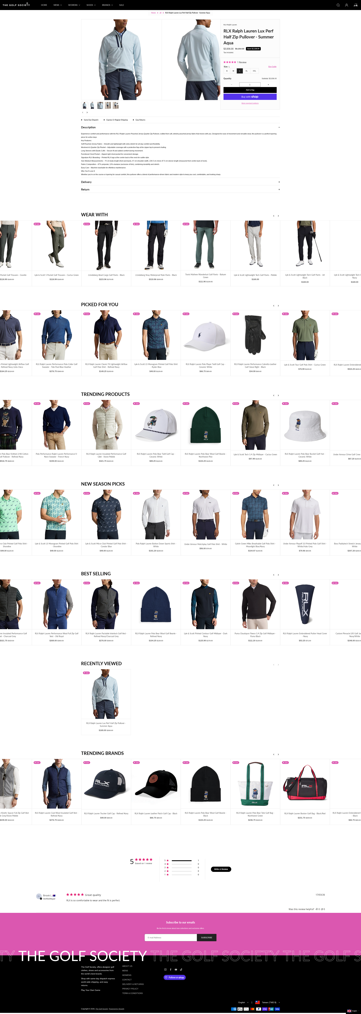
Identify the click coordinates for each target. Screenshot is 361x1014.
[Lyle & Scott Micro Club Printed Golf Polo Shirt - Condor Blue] (106, 514)
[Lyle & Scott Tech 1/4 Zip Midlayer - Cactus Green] (255, 425)
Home (153, 13)
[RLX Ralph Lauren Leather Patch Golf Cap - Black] (155, 784)
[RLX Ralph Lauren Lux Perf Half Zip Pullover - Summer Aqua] (106, 694)
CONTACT (127, 980)
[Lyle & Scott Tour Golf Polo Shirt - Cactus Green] (304, 335)
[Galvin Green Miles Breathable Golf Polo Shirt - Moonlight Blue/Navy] (255, 514)
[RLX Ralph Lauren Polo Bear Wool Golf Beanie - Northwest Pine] (205, 425)
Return (85, 189)
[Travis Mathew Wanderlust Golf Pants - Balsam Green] (205, 245)
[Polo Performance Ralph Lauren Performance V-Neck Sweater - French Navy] (56, 425)
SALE (121, 5)
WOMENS (126, 975)
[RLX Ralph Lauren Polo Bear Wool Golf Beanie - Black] (205, 784)
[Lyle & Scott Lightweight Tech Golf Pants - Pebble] (255, 245)
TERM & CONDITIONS (132, 993)
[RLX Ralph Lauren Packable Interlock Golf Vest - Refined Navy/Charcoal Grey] (106, 604)
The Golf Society (101, 1009)
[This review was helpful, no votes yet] (317, 909)
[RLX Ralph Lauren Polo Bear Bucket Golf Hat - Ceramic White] (304, 425)
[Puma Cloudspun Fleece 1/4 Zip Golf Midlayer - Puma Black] (255, 604)
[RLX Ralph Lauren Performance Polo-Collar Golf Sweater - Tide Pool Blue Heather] (56, 335)
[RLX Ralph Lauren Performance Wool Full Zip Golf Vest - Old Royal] (56, 604)
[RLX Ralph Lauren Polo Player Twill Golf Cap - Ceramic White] (205, 335)
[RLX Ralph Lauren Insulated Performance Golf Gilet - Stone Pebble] (106, 425)
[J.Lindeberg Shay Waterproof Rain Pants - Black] (155, 245)
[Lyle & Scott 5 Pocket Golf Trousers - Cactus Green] (56, 245)
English (241, 1002)
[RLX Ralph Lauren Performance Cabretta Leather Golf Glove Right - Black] (255, 335)
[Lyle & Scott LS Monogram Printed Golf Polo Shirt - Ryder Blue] (155, 335)
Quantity (227, 78)
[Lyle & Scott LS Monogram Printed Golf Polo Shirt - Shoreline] (56, 514)
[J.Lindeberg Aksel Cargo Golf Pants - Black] (106, 245)
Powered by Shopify (116, 1009)
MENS (125, 970)
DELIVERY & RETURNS (133, 984)
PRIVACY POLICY (130, 989)
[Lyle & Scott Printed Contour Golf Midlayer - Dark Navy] (205, 604)
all (160, 13)
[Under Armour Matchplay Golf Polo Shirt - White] (205, 515)
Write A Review (221, 869)
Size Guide (272, 67)
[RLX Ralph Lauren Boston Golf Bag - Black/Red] (304, 784)
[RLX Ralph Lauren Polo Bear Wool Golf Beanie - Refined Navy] (155, 604)
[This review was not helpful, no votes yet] (322, 909)
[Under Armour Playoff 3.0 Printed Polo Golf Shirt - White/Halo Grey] (304, 514)
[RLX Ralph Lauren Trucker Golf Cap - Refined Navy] (106, 784)
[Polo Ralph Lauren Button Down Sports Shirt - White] (155, 514)
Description (88, 127)
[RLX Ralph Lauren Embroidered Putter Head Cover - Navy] (304, 604)
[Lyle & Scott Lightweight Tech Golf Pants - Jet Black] (304, 245)
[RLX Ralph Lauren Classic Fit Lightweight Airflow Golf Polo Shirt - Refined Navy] (106, 335)
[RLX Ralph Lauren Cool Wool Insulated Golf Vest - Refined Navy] (56, 784)
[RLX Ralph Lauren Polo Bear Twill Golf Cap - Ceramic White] (155, 425)
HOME (44, 5)
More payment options (250, 103)
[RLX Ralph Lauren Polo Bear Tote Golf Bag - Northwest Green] (255, 784)
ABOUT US (127, 966)
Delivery (86, 182)
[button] (84, 105)
